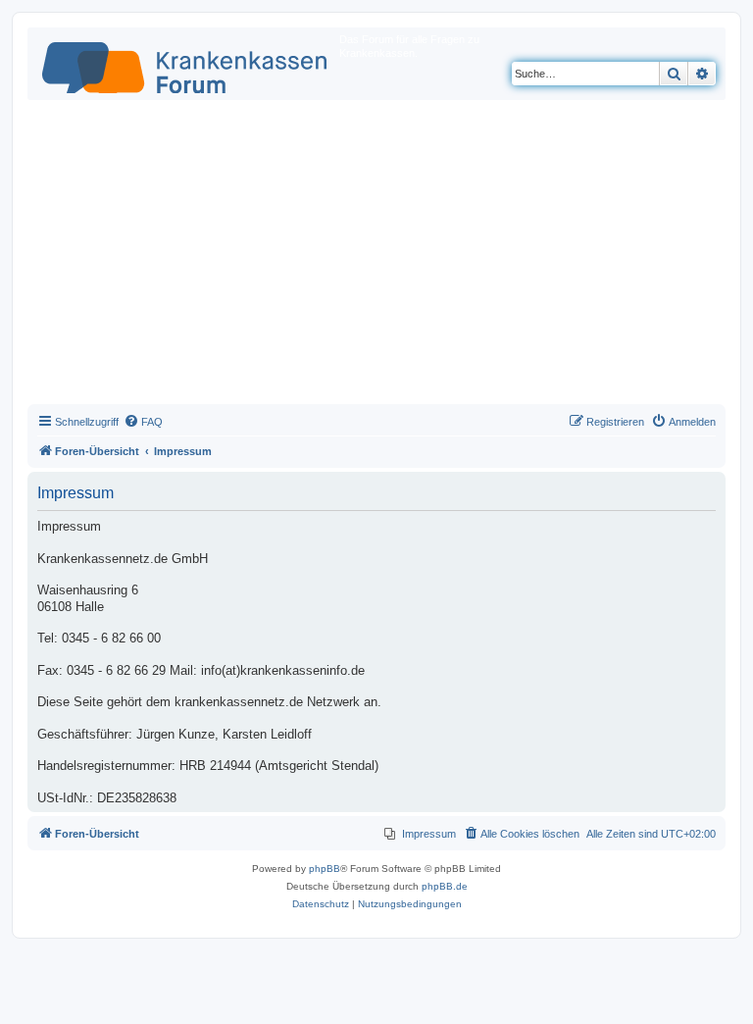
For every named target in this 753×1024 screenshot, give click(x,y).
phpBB (324, 868)
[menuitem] (143, 422)
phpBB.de (445, 886)
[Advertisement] (376, 257)
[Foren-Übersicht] (185, 63)
